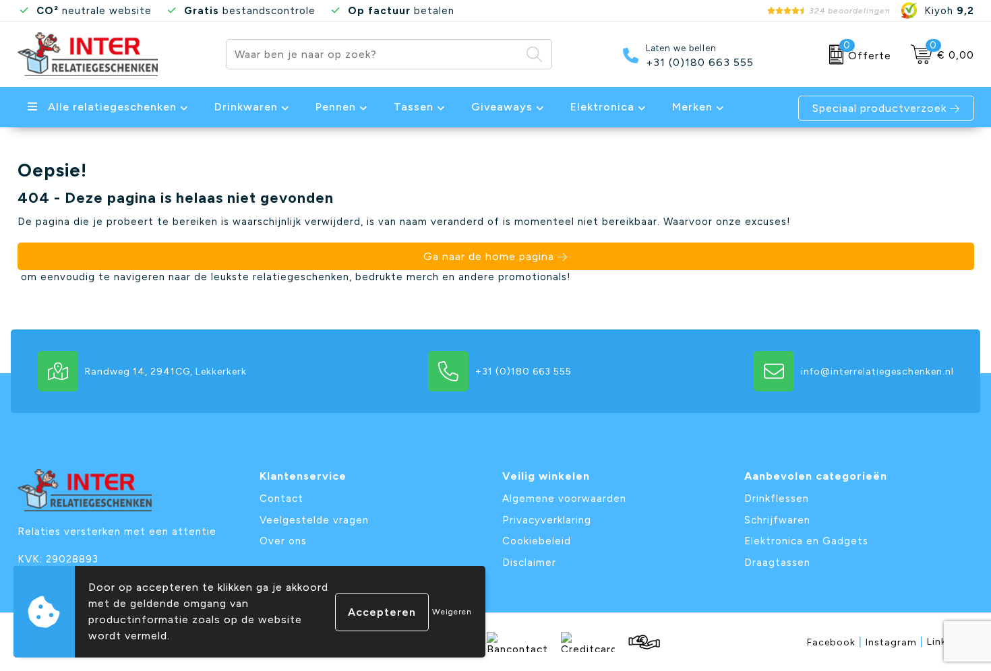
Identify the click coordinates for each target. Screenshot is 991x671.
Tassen (413, 106)
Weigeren (452, 611)
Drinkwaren (246, 106)
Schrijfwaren (777, 520)
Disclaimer (529, 562)
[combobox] (373, 54)
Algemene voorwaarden (564, 498)
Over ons (283, 541)
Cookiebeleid (536, 541)
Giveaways (502, 106)
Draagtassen (777, 562)
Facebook (834, 641)
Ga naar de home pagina (488, 256)
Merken (692, 106)
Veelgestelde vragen (314, 520)
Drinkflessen (776, 498)
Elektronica (602, 106)
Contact (281, 498)
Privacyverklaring (546, 520)
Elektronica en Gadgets (806, 541)
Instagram (895, 641)
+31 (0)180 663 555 (700, 62)
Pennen (336, 106)
